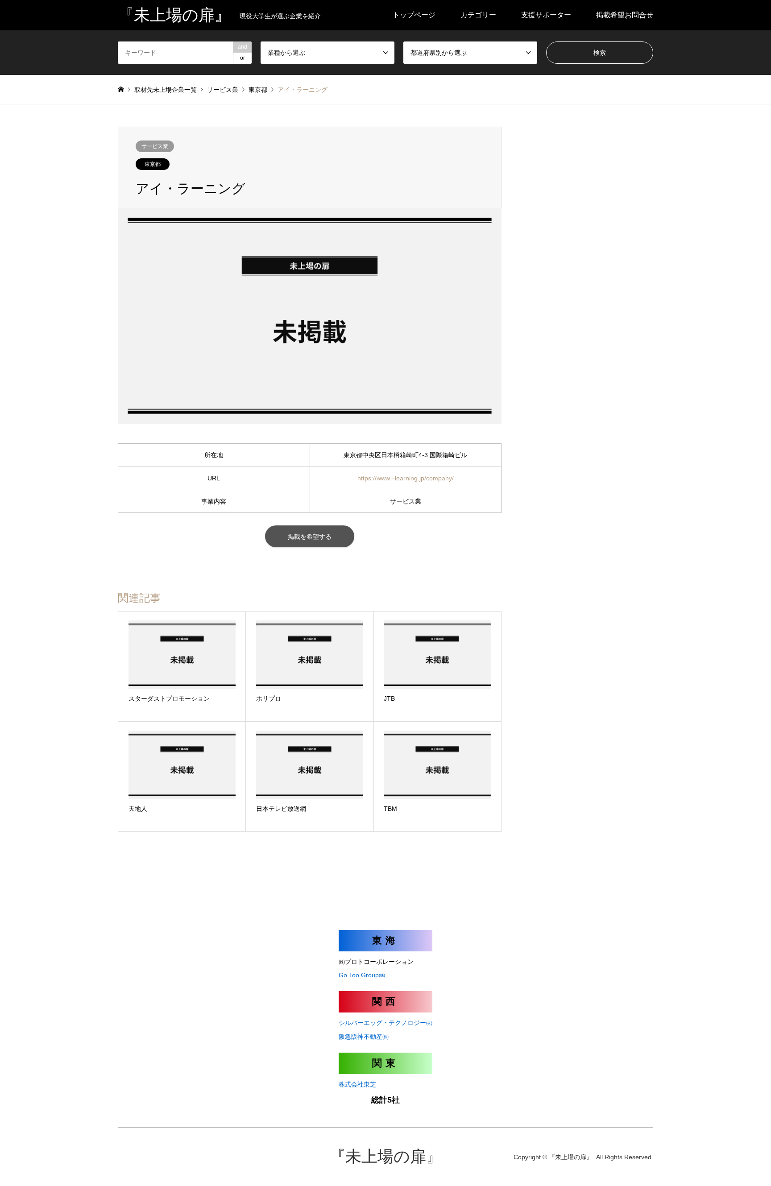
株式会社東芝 (357, 1084)
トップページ (414, 15)
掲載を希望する (310, 536)
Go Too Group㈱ (362, 975)
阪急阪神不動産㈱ (364, 1036)
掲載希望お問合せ (624, 15)
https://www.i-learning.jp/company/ (405, 478)
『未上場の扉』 (385, 1156)
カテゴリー (478, 15)
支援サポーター (546, 15)
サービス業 (154, 146)
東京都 (153, 164)
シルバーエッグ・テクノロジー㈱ (385, 1022)
